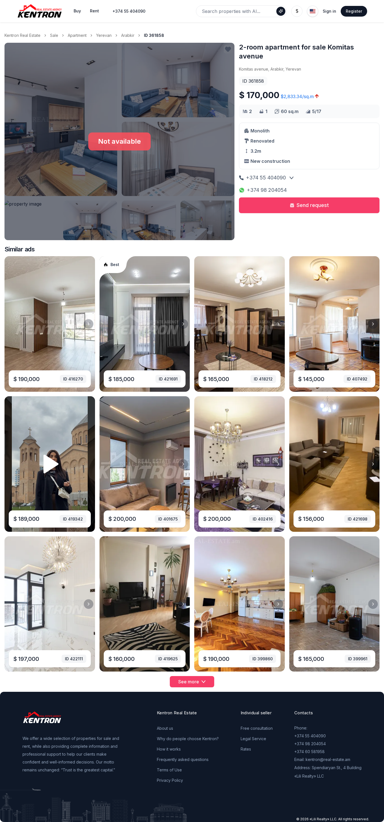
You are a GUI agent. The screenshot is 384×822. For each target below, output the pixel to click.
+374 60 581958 (309, 751)
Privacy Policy (170, 780)
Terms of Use (169, 769)
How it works (169, 749)
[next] (88, 324)
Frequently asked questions (183, 759)
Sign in (329, 11)
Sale (54, 35)
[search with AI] (280, 11)
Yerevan (104, 35)
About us (165, 728)
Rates (246, 749)
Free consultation (257, 728)
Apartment (77, 35)
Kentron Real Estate (22, 35)
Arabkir (127, 35)
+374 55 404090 (128, 11)
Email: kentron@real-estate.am (322, 759)
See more (188, 681)
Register (354, 11)
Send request (313, 205)
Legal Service (253, 738)
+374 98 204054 (267, 190)
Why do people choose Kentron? (188, 738)
